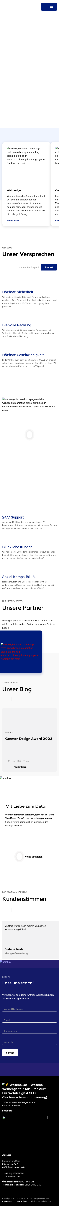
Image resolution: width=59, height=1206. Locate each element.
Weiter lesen (20, 766)
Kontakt (48, 267)
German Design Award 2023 (28, 739)
